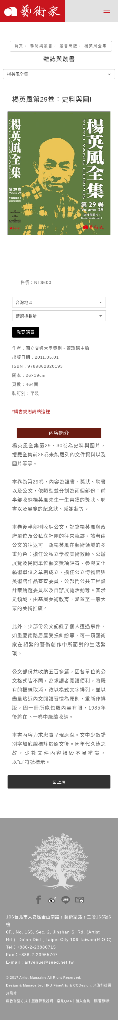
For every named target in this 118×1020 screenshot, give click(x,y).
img (39, 898)
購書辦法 (102, 1001)
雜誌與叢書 (41, 46)
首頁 (19, 46)
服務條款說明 (42, 1001)
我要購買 (26, 332)
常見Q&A (64, 1001)
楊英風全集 (95, 46)
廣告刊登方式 (17, 1001)
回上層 (59, 781)
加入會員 (83, 1001)
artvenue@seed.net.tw (49, 962)
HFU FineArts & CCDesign (67, 985)
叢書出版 (69, 46)
